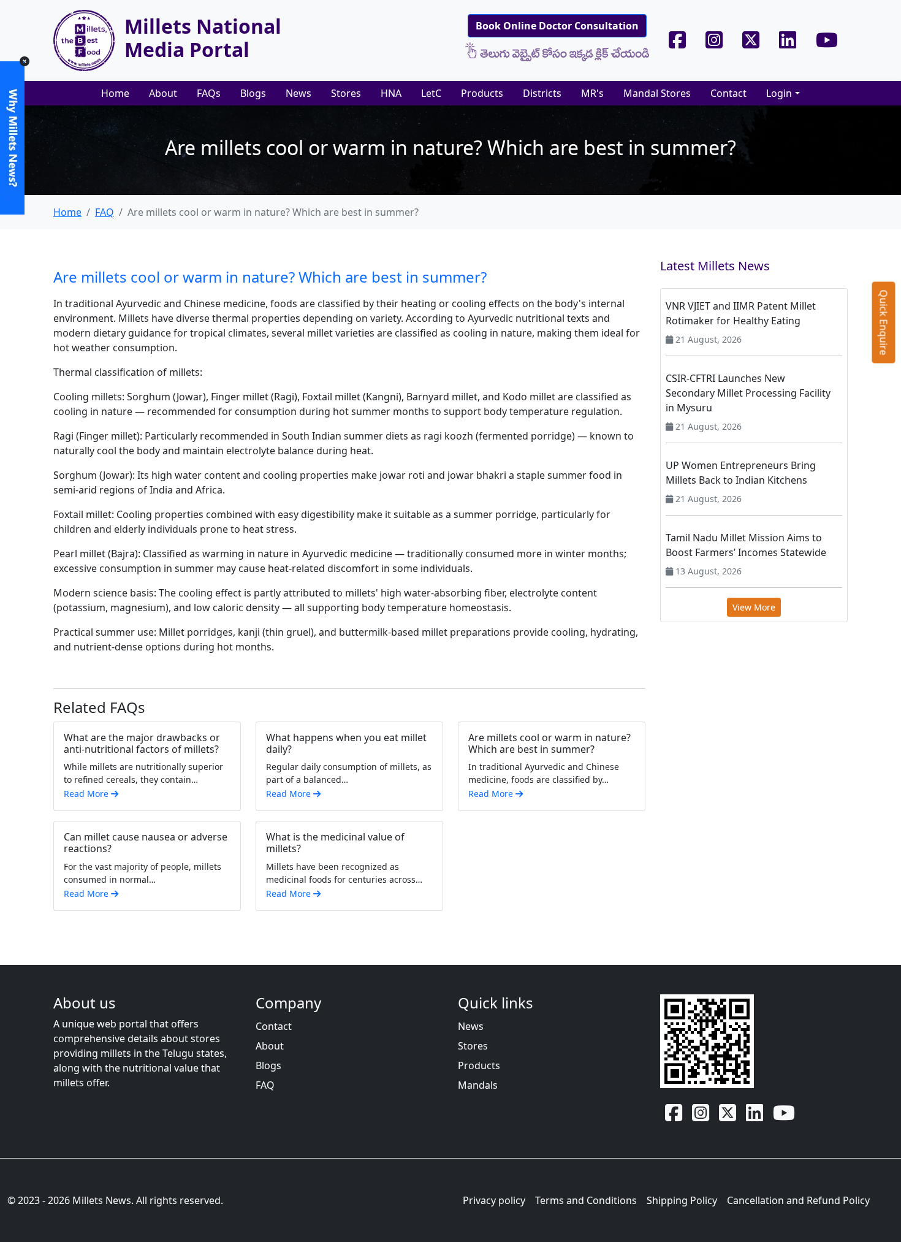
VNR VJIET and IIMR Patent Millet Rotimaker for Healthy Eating (741, 313)
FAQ (104, 212)
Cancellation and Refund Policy (798, 1200)
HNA (391, 93)
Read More (87, 793)
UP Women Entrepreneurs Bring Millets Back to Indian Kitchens (741, 473)
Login (779, 93)
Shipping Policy (682, 1200)
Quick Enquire (884, 322)
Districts (542, 93)
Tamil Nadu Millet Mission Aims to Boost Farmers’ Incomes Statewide (746, 545)
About (163, 93)
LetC (431, 93)
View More (753, 607)
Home (115, 93)
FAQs (209, 93)
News (298, 93)
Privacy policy (494, 1200)
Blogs (253, 93)
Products (482, 93)
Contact (728, 93)
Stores (346, 93)
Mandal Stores (657, 93)
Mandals (478, 1085)
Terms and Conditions (586, 1200)
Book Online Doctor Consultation (557, 25)
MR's (592, 93)
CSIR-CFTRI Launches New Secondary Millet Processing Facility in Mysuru (748, 392)
